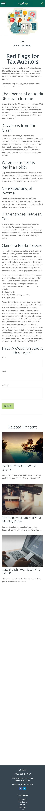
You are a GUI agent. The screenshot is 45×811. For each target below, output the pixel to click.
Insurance (22, 807)
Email (4, 371)
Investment (23, 802)
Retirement (23, 799)
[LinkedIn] (24, 788)
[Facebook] (20, 788)
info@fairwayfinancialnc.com (22, 785)
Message (5, 385)
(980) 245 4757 (25, 774)
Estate (22, 804)
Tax (22, 810)
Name (4, 358)
